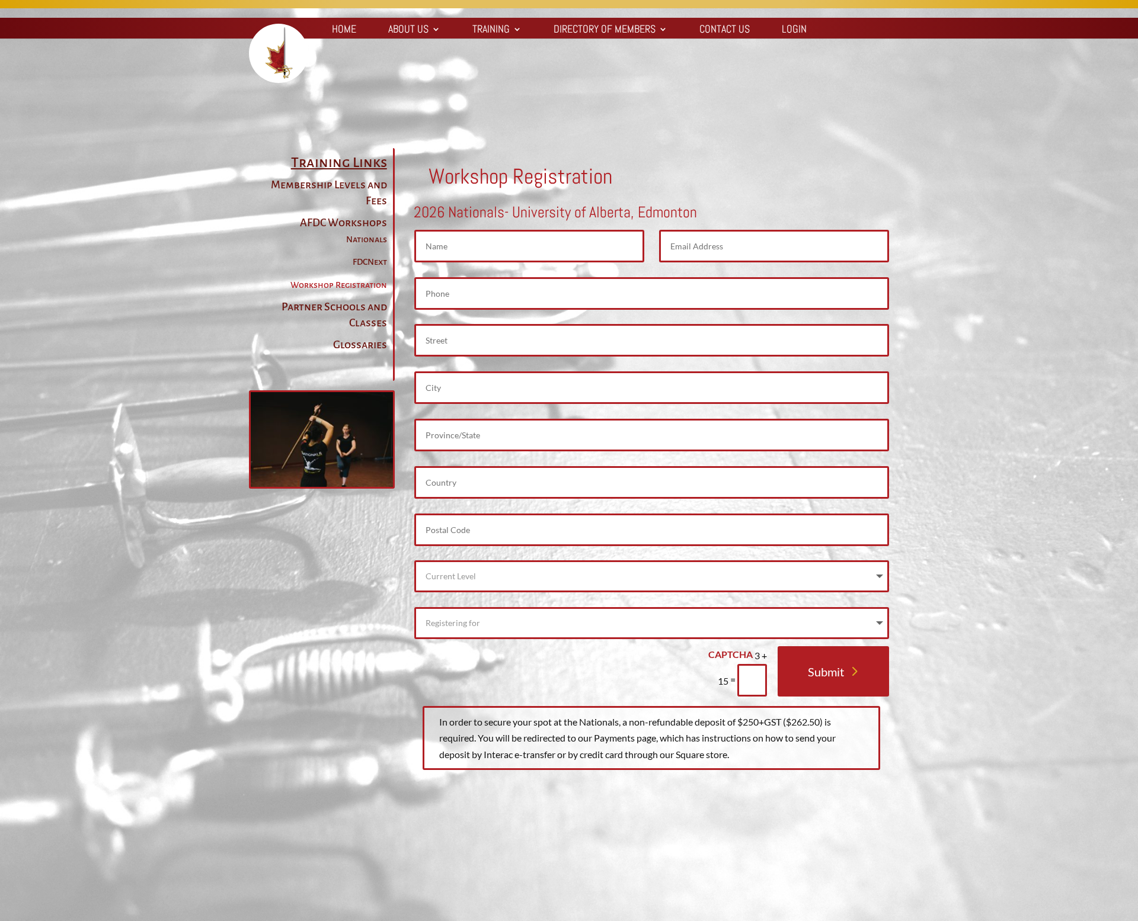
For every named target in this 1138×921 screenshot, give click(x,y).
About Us (408, 30)
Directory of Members (605, 30)
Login (794, 30)
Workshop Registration (338, 285)
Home (344, 30)
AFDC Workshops (343, 223)
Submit (826, 672)
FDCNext (370, 262)
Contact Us (724, 30)
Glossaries (360, 345)
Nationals (366, 239)
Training (491, 30)
